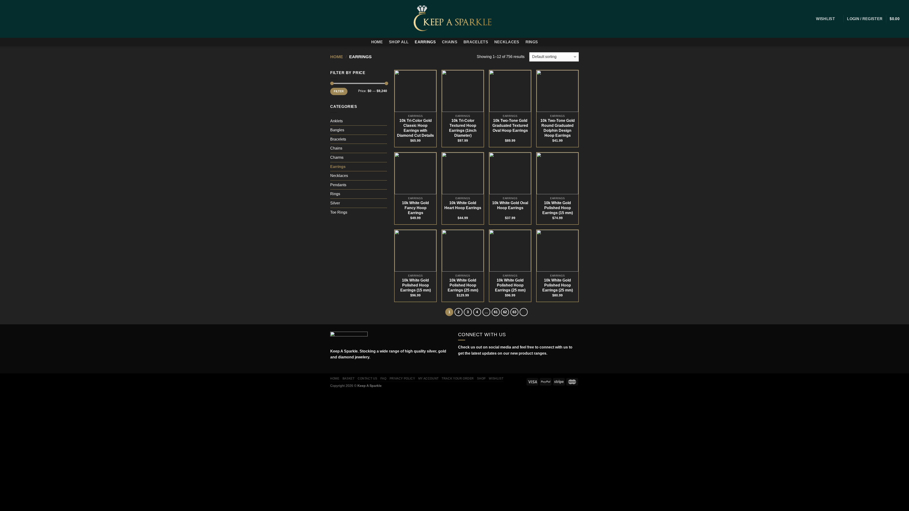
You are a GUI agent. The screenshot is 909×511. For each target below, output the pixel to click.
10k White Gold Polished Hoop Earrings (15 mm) (557, 208)
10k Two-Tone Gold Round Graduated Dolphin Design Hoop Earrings (557, 128)
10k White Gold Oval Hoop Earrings (510, 205)
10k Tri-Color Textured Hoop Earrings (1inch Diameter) (463, 128)
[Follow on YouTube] (481, 364)
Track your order (458, 378)
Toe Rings (338, 212)
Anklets (336, 121)
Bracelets (475, 42)
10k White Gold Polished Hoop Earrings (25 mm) (463, 285)
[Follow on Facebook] (7, 19)
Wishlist (496, 378)
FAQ (383, 378)
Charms (336, 157)
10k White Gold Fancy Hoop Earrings (415, 208)
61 (496, 312)
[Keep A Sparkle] (455, 19)
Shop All (399, 42)
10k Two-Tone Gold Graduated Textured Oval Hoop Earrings (510, 125)
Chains (449, 42)
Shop (481, 378)
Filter (339, 91)
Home (377, 42)
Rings (532, 42)
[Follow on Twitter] (19, 19)
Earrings (425, 42)
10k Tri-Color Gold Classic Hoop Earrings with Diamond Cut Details (415, 128)
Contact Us (367, 378)
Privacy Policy (402, 378)
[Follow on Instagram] (13, 19)
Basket (349, 378)
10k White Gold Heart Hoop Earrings (462, 205)
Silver (335, 203)
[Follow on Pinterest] (31, 19)
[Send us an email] (25, 19)
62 (505, 312)
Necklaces (506, 42)
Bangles (337, 130)
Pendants (338, 185)
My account (428, 378)
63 (514, 312)
